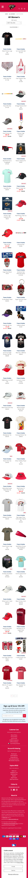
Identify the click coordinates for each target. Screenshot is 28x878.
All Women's (12, 14)
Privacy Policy (19, 862)
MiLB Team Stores (14, 779)
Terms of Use (14, 738)
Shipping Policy (14, 757)
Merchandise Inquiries (14, 760)
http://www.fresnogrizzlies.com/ (11, 823)
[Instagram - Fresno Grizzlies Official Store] (17, 790)
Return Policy (14, 735)
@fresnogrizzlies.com (13, 819)
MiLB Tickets (14, 777)
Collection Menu (13, 27)
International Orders (14, 759)
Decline (13, 870)
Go (24, 716)
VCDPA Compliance (14, 740)
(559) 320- (5, 817)
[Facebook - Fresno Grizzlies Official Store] (14, 790)
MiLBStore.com (14, 772)
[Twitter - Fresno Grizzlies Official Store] (11, 790)
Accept (13, 866)
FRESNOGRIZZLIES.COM (14, 787)
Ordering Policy (14, 755)
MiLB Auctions (14, 774)
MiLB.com (14, 771)
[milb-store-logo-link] (14, 846)
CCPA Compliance (14, 741)
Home (6, 14)
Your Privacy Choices (15, 743)
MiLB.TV (14, 776)
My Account (14, 754)
